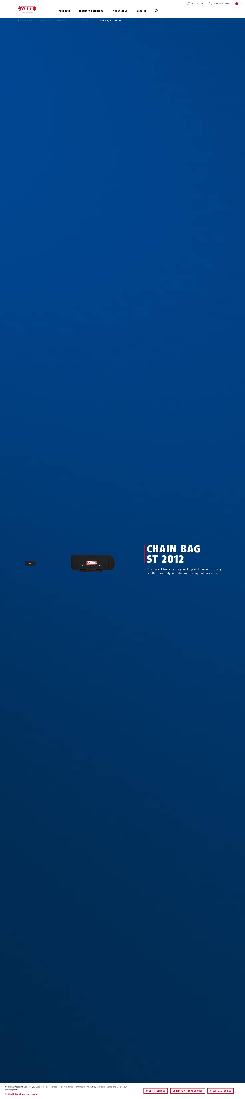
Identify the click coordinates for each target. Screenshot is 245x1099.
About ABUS (120, 11)
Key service (197, 3)
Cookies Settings (155, 1091)
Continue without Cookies (187, 1091)
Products (64, 11)
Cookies (8, 1094)
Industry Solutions (91, 11)
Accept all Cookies (220, 1091)
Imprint (34, 1094)
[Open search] (156, 12)
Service (141, 11)
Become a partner (222, 3)
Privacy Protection (21, 1094)
